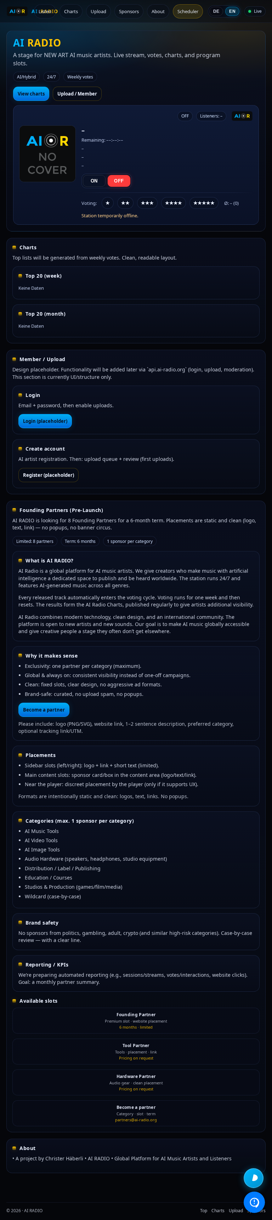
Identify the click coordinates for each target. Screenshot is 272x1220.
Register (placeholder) (48, 475)
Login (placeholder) (45, 421)
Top (203, 1211)
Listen (45, 11)
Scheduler (187, 11)
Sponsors (129, 11)
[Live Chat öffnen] (254, 1178)
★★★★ (173, 203)
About (158, 11)
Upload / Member (77, 94)
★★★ (147, 203)
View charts (31, 94)
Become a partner (44, 710)
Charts (71, 11)
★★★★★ (204, 203)
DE (216, 11)
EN (232, 11)
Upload (98, 11)
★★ (125, 203)
